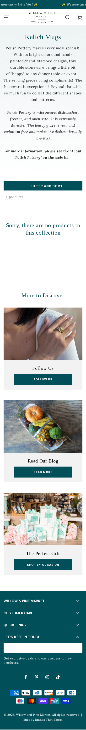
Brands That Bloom (49, 719)
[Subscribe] (79, 648)
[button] (67, 17)
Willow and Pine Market (33, 714)
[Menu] (6, 17)
